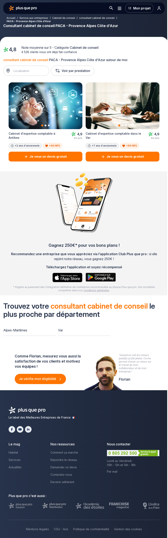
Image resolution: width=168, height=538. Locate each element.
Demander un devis (63, 467)
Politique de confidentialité (91, 529)
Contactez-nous (61, 474)
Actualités (15, 467)
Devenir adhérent (62, 482)
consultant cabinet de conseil (97, 17)
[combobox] (28, 70)
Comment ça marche (64, 452)
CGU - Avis (61, 529)
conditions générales (96, 290)
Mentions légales (37, 529)
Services (14, 460)
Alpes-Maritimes (15, 330)
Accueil (11, 17)
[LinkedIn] (28, 429)
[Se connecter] (159, 8)
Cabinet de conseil (63, 17)
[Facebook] (12, 429)
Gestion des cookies (128, 529)
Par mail (112, 471)
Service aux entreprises (33, 17)
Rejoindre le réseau (63, 460)
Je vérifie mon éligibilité (38, 379)
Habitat (13, 452)
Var (60, 330)
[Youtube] (20, 429)
